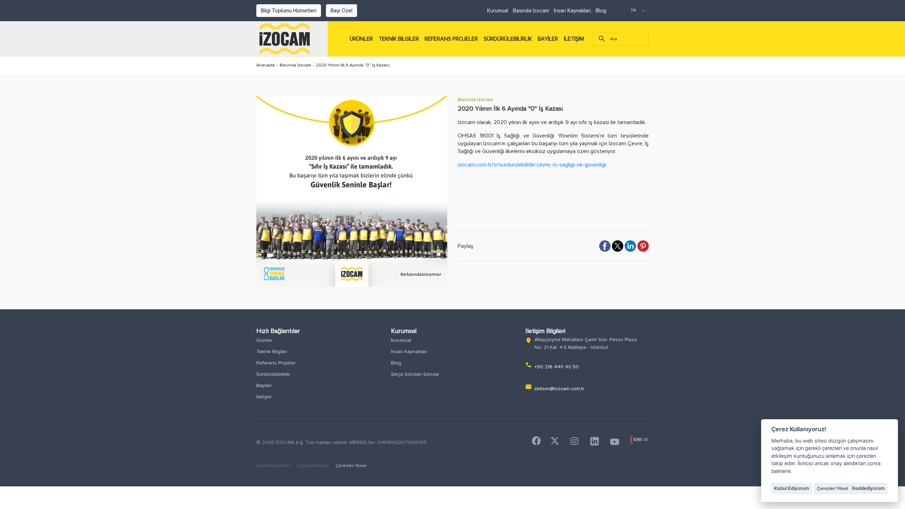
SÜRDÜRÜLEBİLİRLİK (508, 38)
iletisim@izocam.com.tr (559, 389)
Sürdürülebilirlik (273, 374)
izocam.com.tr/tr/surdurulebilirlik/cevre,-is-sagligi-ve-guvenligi (532, 164)
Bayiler (264, 385)
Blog (601, 10)
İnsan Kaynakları (572, 10)
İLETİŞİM (574, 38)
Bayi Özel (341, 10)
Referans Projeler (276, 363)
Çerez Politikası (313, 465)
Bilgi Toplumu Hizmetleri (288, 10)
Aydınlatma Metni (274, 465)
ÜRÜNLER (361, 38)
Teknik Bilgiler (271, 352)
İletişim (264, 397)
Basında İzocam (531, 10)
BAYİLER (548, 38)
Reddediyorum (868, 488)
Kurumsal (497, 10)
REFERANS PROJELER (451, 38)
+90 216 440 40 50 (557, 367)
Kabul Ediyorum (791, 488)
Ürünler (264, 340)
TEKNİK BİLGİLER (399, 38)
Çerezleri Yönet (351, 465)
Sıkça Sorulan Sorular (415, 374)
